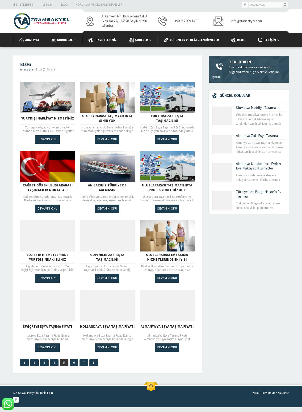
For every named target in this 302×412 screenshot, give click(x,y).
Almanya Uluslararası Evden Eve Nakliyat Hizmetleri (258, 166)
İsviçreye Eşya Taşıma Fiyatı (47, 326)
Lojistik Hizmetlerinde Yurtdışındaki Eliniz (47, 257)
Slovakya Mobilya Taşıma (256, 107)
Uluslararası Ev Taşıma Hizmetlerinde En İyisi (167, 257)
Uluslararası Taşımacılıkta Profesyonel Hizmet (167, 188)
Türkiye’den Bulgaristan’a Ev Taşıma (258, 194)
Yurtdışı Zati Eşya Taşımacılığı (167, 118)
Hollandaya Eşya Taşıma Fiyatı (107, 326)
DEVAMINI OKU (47, 139)
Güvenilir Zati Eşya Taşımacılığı (107, 257)
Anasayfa (26, 69)
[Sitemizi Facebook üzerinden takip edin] (245, 5)
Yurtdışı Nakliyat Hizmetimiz (47, 118)
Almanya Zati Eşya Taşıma (257, 135)
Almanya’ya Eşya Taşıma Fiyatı (167, 326)
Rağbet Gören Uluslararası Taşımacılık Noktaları (48, 188)
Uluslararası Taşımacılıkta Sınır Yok (107, 118)
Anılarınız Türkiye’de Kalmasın (107, 188)
